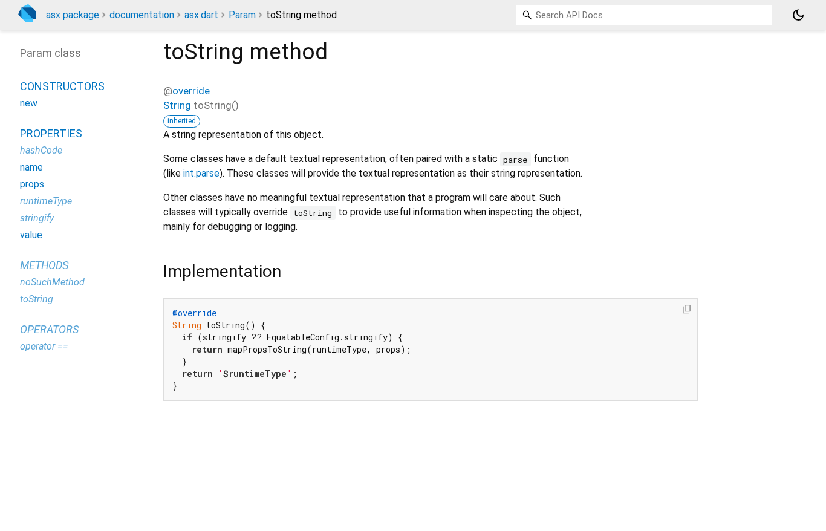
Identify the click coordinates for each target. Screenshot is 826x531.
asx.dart (201, 15)
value (31, 235)
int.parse (201, 173)
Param (242, 15)
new (28, 103)
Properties (51, 133)
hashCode (41, 150)
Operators (49, 329)
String (177, 105)
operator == (44, 346)
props (32, 184)
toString (36, 299)
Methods (44, 265)
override (191, 91)
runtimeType (46, 201)
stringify (37, 218)
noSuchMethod (52, 282)
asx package (72, 15)
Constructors (62, 86)
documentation (141, 15)
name (31, 167)
